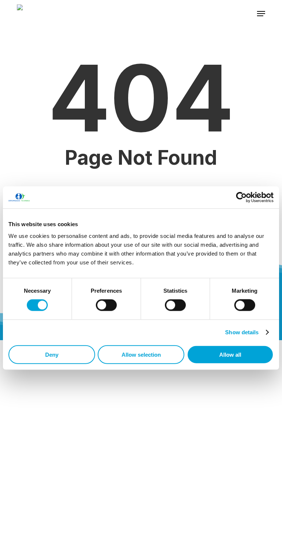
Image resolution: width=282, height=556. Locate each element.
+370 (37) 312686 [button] (41, 413)
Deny (51, 354)
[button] (261, 13)
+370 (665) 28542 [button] (41, 428)
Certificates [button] (49, 522)
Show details (241, 332)
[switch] (106, 305)
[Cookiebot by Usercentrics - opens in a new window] (241, 197)
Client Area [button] (48, 507)
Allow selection (141, 354)
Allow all (230, 354)
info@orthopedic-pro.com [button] (54, 443)
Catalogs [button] (45, 537)
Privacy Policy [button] (52, 552)
